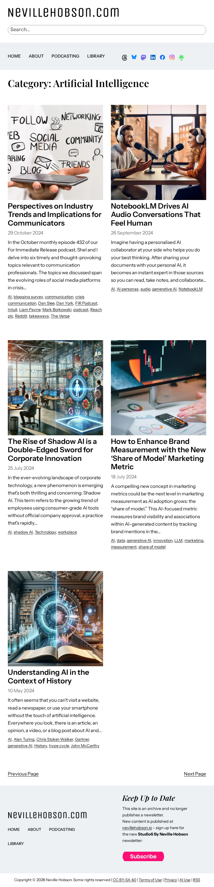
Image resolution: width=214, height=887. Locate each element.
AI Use (185, 880)
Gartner (82, 739)
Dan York (64, 303)
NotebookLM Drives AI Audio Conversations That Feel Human (156, 214)
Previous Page (23, 774)
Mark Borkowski (56, 309)
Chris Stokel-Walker (55, 739)
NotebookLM (191, 288)
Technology (45, 532)
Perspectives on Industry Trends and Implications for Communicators (54, 214)
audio (145, 288)
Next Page (195, 774)
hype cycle (59, 745)
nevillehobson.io (137, 827)
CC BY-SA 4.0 (124, 880)
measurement (124, 546)
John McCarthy (85, 745)
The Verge (60, 315)
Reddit (21, 315)
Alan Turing (24, 739)
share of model (152, 546)
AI (10, 296)
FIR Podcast (86, 303)
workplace (67, 532)
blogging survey (28, 296)
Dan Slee (46, 303)
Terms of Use (150, 880)
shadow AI (23, 532)
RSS (196, 880)
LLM (178, 540)
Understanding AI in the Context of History (48, 676)
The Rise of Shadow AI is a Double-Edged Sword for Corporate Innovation (52, 450)
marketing (193, 540)
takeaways (39, 315)
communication (59, 296)
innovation (162, 540)
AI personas (127, 288)
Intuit (12, 309)
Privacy (170, 880)
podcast (80, 309)
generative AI (164, 288)
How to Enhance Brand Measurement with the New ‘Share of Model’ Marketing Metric (158, 454)
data (121, 540)
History (40, 745)
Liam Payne (29, 309)
